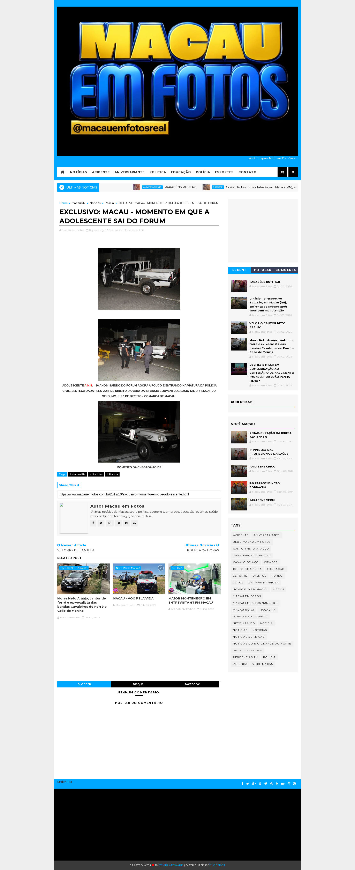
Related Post (69, 558)
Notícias (78, 172)
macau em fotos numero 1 (255, 602)
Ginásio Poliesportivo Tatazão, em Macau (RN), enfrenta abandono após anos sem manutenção (271, 187)
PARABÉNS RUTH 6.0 (158, 187)
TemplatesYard (171, 865)
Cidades (271, 562)
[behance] (283, 784)
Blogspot (217, 865)
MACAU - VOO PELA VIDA (133, 598)
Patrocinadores (247, 650)
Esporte (195, 187)
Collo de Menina (247, 568)
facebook (192, 684)
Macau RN (78, 203)
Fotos (238, 582)
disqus (138, 684)
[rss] (277, 784)
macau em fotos (247, 596)
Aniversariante (130, 172)
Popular (263, 270)
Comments (286, 270)
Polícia (203, 172)
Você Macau (262, 663)
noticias (177, 568)
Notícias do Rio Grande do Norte (262, 643)
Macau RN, (116, 230)
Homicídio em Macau (250, 589)
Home (63, 203)
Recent (239, 270)
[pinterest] (260, 784)
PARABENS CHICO (262, 466)
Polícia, (140, 230)
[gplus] (254, 784)
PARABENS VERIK (262, 500)
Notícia (266, 623)
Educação (181, 172)
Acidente (101, 172)
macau (278, 589)
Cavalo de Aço (246, 562)
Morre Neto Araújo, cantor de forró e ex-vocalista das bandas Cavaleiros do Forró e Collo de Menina (82, 604)
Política (240, 663)
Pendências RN (245, 657)
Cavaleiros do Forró (252, 555)
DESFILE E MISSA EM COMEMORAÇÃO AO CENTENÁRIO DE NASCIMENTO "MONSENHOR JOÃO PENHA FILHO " (271, 372)
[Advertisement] (96, 822)
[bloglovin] (265, 784)
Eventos (259, 575)
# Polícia (112, 474)
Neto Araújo (244, 623)
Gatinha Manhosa (264, 582)
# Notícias (96, 474)
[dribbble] (271, 784)
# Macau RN (77, 474)
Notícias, (129, 230)
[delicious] (294, 784)
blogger (84, 684)
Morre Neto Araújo (250, 616)
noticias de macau (128, 568)
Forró (277, 575)
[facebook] (242, 784)
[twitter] (247, 784)
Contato (248, 172)
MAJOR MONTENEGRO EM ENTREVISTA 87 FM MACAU (190, 600)
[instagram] (289, 784)
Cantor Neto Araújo (74, 568)
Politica (158, 172)
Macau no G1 (243, 609)
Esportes (224, 172)
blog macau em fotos (252, 541)
